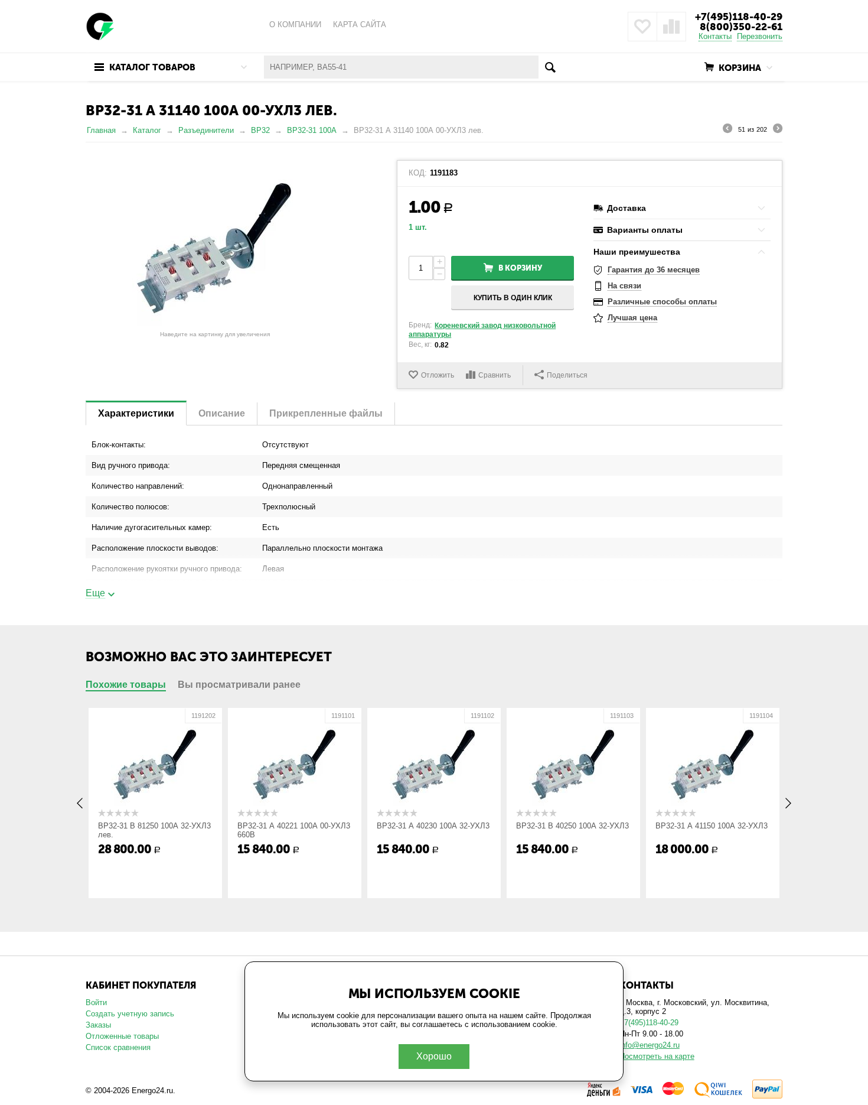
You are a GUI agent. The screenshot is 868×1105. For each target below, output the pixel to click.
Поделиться (567, 375)
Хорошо (434, 1056)
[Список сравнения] (671, 26)
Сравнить (494, 375)
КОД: (418, 173)
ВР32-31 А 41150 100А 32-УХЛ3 (711, 825)
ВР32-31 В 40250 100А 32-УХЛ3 (572, 825)
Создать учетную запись (130, 1013)
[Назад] (727, 130)
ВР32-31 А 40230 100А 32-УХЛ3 (433, 825)
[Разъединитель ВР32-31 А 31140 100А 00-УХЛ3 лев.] (215, 243)
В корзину (520, 268)
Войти (96, 1002)
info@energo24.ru (649, 1045)
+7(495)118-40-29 (738, 16)
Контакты (715, 36)
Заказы (98, 1024)
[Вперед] (777, 130)
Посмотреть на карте (656, 1056)
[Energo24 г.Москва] (100, 25)
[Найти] (550, 67)
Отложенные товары (122, 1036)
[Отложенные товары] (642, 26)
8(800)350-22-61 (741, 26)
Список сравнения (118, 1047)
